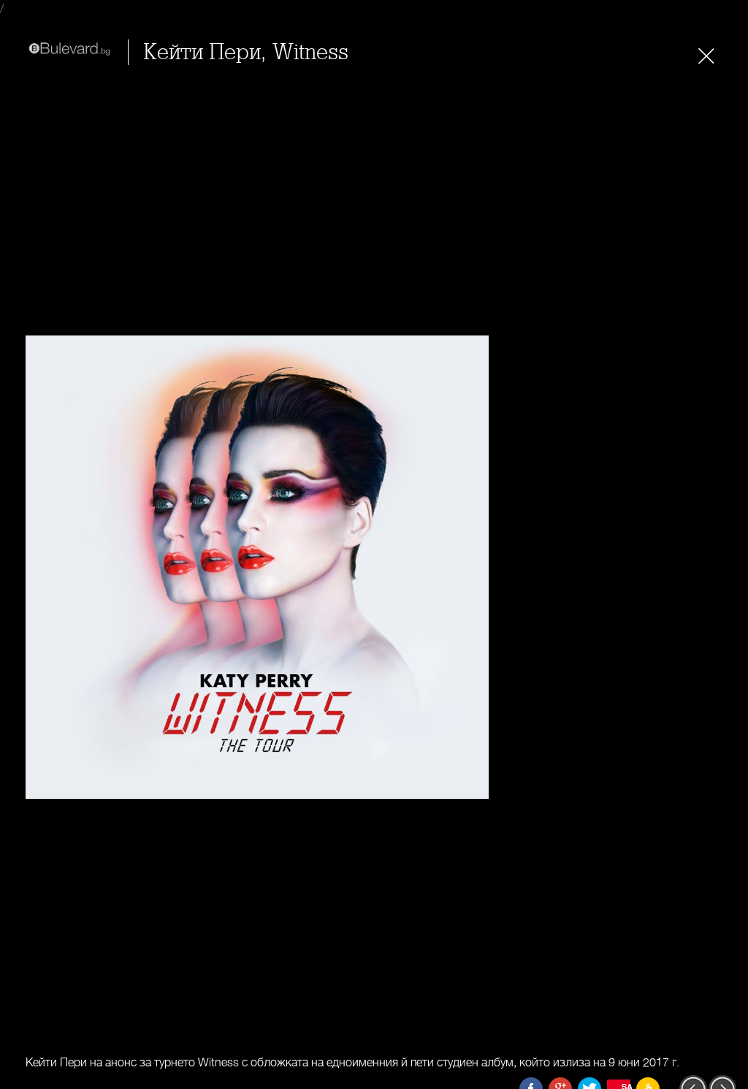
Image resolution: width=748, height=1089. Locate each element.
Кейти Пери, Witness (245, 52)
